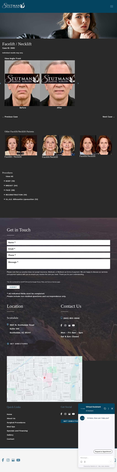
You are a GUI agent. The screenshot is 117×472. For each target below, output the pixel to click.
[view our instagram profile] (65, 325)
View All (9, 176)
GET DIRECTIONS (19, 344)
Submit (13, 287)
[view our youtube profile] (73, 325)
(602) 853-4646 (71, 318)
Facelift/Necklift (50, 157)
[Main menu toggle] (111, 6)
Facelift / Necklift (17, 44)
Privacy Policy (41, 282)
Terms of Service (52, 282)
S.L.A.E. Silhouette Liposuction (20, 199)
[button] (78, 83)
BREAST (9, 185)
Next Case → (109, 117)
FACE (8, 190)
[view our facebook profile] (61, 325)
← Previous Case (10, 117)
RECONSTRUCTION (14, 195)
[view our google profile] (69, 325)
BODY (8, 181)
